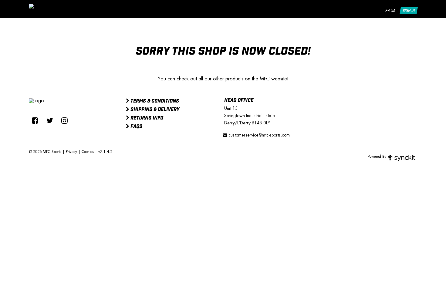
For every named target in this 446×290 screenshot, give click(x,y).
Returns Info (146, 118)
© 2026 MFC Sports (45, 151)
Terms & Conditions (154, 101)
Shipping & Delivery (154, 110)
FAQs (390, 10)
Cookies (88, 151)
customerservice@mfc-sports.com (258, 135)
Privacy (71, 151)
